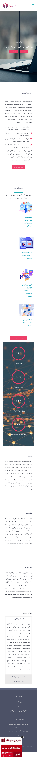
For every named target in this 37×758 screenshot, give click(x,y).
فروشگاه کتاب (18, 702)
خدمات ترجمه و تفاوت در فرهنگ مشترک (26, 310)
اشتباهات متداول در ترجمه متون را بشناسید (26, 242)
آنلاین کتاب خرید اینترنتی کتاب (18, 711)
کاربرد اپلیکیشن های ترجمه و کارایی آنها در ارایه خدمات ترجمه (26, 275)
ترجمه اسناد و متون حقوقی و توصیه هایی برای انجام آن (26, 207)
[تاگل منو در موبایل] (33, 4)
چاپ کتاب (18, 706)
